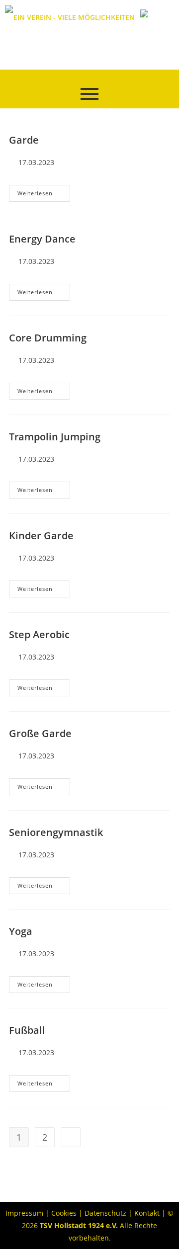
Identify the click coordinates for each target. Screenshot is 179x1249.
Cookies (64, 1213)
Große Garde (40, 733)
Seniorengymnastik (56, 832)
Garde (24, 140)
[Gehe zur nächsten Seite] (71, 1137)
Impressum (24, 1213)
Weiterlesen (43, 191)
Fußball (27, 1030)
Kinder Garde (41, 535)
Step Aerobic (39, 634)
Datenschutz (105, 1213)
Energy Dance (42, 239)
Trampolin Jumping (54, 436)
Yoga (20, 931)
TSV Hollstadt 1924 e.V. (79, 1225)
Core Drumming (48, 337)
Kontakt (147, 1213)
